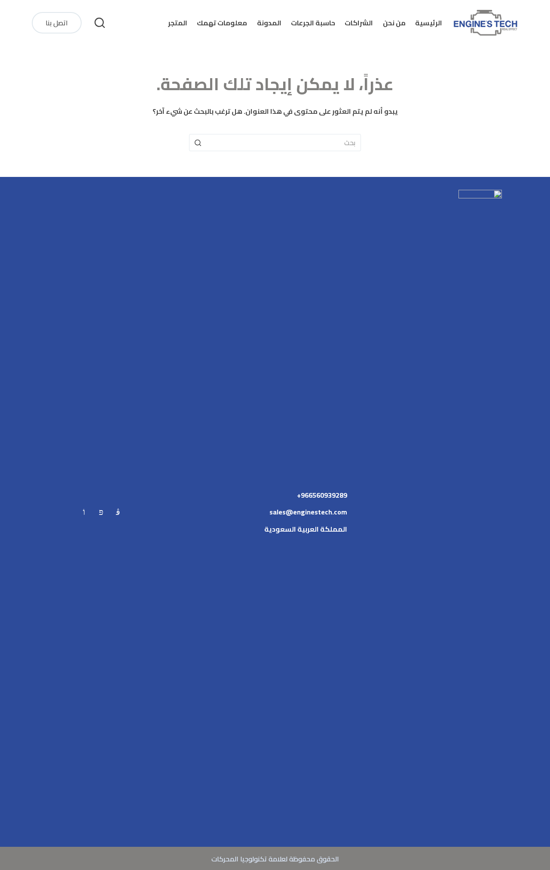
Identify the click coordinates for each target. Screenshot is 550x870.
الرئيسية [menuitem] (428, 22)
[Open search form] (100, 23)
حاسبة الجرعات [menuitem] (313, 22)
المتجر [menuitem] (177, 22)
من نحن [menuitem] (394, 22)
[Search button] (197, 142)
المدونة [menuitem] (269, 22)
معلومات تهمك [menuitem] (222, 22)
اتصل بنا (57, 22)
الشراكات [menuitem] (359, 22)
